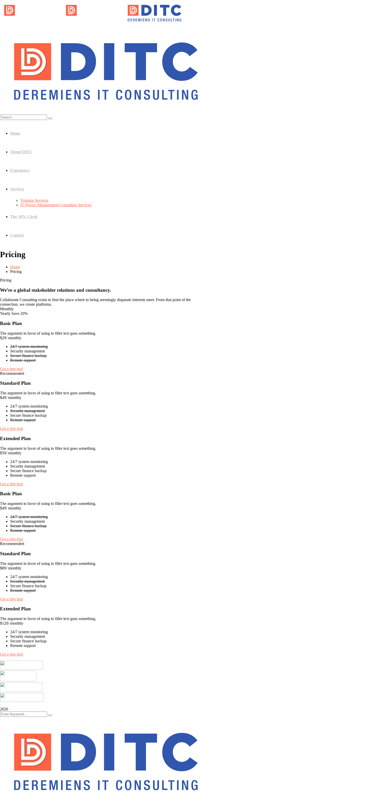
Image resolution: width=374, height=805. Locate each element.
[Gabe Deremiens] (31, 24)
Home (15, 267)
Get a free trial (11, 369)
